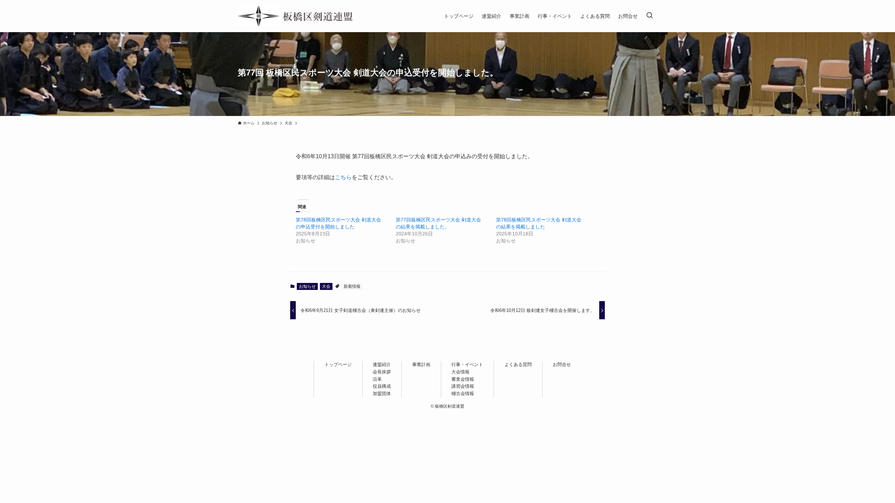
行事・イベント (467, 364)
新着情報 (352, 286)
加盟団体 (382, 393)
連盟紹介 (382, 364)
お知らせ (307, 286)
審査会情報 (462, 379)
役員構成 (382, 386)
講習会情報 (462, 386)
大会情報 (460, 371)
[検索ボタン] (649, 16)
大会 (326, 286)
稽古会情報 (462, 393)
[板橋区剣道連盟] (295, 16)
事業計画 (421, 364)
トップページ (338, 364)
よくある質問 (518, 364)
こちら (343, 177)
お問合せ (562, 364)
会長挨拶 (382, 371)
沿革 (377, 379)
